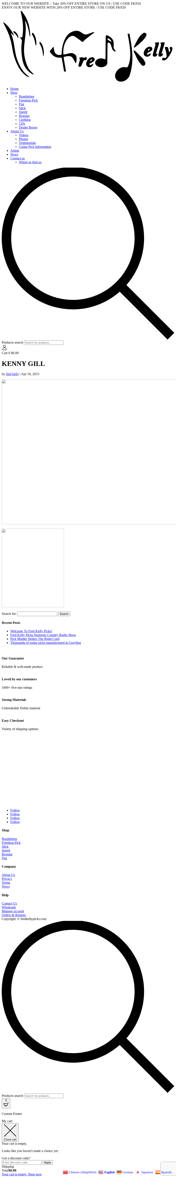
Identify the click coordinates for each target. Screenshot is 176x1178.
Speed (23, 112)
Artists (14, 150)
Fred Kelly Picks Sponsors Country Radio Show (43, 635)
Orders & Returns (14, 915)
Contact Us (9, 903)
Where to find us (30, 162)
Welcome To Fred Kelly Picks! (31, 631)
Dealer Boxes (28, 127)
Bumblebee (26, 96)
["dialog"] (88, 1147)
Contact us (17, 158)
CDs (22, 123)
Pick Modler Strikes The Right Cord (34, 639)
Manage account (13, 911)
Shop (13, 92)
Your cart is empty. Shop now (22, 1174)
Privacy (7, 879)
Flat (21, 104)
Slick (22, 108)
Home (14, 89)
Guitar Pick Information (35, 147)
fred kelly (12, 374)
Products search (13, 342)
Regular (24, 116)
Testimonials (27, 143)
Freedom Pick (28, 100)
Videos (23, 135)
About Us (17, 131)
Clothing (25, 119)
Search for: (9, 614)
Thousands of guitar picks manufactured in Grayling (45, 642)
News (14, 154)
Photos (23, 139)
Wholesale (9, 907)
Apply (47, 1162)
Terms (6, 882)
